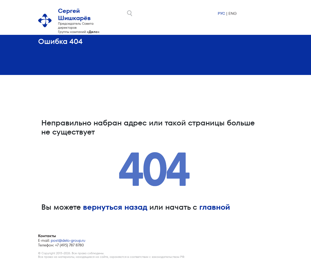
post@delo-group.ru (68, 240)
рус (221, 13)
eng (232, 13)
